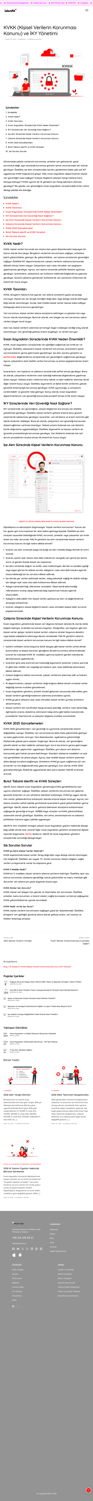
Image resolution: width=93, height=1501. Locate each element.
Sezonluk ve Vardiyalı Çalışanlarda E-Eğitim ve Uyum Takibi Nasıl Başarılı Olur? (40, 1006)
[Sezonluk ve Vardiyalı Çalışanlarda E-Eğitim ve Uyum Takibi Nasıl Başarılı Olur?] (5, 1006)
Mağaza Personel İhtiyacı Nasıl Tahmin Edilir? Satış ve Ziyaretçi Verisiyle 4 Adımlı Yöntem (45, 982)
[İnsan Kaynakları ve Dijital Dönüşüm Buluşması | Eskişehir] (6, 1034)
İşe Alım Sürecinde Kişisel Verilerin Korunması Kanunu (33, 220)
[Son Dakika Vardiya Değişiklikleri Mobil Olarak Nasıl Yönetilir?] (5, 1014)
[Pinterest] (36, 1248)
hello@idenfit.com (19, 1243)
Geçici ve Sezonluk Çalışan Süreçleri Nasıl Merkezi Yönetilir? (31, 998)
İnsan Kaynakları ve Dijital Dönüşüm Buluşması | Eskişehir (33, 1033)
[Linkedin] (32, 1248)
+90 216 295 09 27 (23, 1237)
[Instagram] (27, 1248)
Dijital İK (7, 1164)
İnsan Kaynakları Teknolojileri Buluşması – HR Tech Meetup (33, 1042)
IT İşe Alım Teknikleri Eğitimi (21, 1050)
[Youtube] (18, 1248)
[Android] (20, 1255)
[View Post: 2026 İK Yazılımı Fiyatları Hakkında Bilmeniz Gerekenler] (23, 1148)
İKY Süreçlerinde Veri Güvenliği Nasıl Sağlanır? (30, 215)
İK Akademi (21, 39)
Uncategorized (35, 1164)
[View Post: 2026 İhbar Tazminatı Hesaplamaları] (70, 1075)
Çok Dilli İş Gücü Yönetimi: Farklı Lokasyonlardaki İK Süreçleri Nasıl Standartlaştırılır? (44, 990)
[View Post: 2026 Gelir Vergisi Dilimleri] (23, 1075)
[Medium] (41, 1248)
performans (10, 357)
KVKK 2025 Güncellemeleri (19, 228)
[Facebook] (13, 1248)
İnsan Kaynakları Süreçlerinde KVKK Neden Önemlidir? (34, 211)
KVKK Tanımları (14, 207)
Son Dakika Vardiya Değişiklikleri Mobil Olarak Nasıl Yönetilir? (33, 1014)
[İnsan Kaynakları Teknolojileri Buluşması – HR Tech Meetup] (6, 1043)
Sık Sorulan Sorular (16, 236)
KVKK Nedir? (12, 203)
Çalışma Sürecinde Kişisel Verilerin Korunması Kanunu (33, 224)
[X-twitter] (22, 1248)
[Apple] (14, 1255)
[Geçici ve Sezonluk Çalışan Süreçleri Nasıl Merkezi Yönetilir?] (5, 998)
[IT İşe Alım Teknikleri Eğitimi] (6, 1051)
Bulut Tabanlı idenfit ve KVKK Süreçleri (25, 232)
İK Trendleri (24, 1164)
